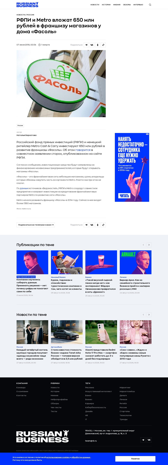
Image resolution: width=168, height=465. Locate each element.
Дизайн (89, 411)
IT (86, 419)
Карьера (89, 403)
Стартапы (125, 411)
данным (24, 188)
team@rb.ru (91, 441)
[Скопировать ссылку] (103, 45)
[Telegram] (142, 439)
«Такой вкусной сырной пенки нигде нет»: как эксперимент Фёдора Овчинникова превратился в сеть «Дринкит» (100, 286)
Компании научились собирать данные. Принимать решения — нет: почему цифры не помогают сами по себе (32, 286)
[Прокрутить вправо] (149, 244)
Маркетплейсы (127, 391)
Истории (106, 5)
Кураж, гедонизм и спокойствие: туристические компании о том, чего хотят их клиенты (66, 284)
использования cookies (58, 457)
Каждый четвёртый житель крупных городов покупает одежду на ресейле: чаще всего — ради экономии (32, 354)
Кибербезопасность (95, 407)
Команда (20, 388)
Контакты (21, 395)
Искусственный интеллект (98, 391)
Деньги (123, 395)
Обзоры (127, 5)
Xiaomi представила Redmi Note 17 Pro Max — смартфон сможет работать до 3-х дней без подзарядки (101, 354)
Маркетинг (125, 388)
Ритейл (123, 403)
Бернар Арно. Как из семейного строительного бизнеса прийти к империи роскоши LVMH (135, 284)
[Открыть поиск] (150, 4)
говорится (83, 150)
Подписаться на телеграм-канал (34, 225)
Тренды (123, 419)
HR (86, 415)
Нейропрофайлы (59, 399)
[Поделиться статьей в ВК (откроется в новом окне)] (91, 45)
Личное (123, 399)
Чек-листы (56, 407)
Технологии (126, 415)
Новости (95, 5)
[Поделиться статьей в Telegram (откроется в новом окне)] (86, 45)
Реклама (89, 388)
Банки (88, 395)
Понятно (135, 459)
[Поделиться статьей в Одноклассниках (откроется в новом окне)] (97, 45)
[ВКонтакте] (149, 439)
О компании (22, 391)
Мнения (116, 5)
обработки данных (81, 457)
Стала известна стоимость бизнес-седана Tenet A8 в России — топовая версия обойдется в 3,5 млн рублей (67, 354)
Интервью (138, 5)
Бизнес (88, 399)
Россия (30, 15)
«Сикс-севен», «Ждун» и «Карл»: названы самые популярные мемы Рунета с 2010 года (135, 354)
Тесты (54, 411)
